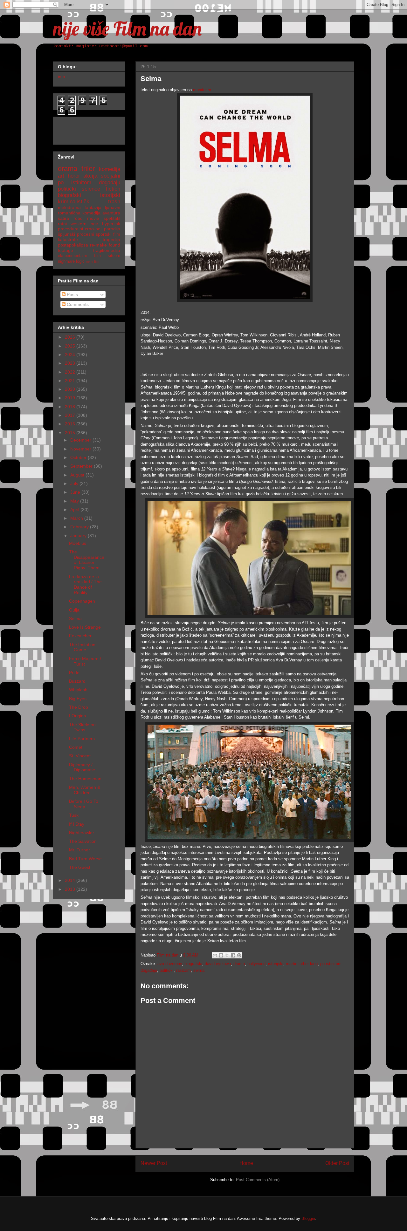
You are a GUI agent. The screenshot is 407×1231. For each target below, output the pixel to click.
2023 (70, 363)
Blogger (308, 1218)
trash (114, 202)
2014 (70, 880)
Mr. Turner (79, 849)
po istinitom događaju (89, 182)
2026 (70, 337)
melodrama (69, 207)
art (61, 176)
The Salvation (83, 841)
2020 (70, 389)
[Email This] (215, 955)
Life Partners (82, 738)
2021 (70, 380)
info (61, 76)
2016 (70, 423)
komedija (109, 169)
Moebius (77, 543)
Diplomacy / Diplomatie (82, 767)
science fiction (101, 189)
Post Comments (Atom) (257, 1179)
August (78, 474)
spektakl (112, 218)
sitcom (114, 256)
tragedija (111, 239)
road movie (86, 218)
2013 (70, 889)
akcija (90, 176)
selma (198, 970)
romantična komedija (79, 212)
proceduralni (70, 228)
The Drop (78, 707)
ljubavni (112, 207)
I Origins (77, 715)
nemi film (92, 261)
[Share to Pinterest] (239, 955)
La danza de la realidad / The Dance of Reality (85, 584)
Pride (74, 672)
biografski (193, 963)
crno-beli (93, 228)
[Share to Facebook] (233, 955)
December (81, 440)
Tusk (74, 815)
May (75, 501)
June (75, 492)
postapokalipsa (73, 244)
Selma (75, 618)
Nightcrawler (81, 832)
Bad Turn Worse (85, 858)
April (75, 509)
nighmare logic (71, 261)
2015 (70, 432)
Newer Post (154, 1163)
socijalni (110, 176)
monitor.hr (202, 89)
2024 (70, 354)
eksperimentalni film (79, 256)
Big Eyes (77, 698)
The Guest (79, 867)
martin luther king (302, 963)
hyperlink (111, 223)
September (82, 466)
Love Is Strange (85, 627)
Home (246, 1163)
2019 (70, 397)
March (77, 518)
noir (94, 223)
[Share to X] (227, 955)
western (78, 223)
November (81, 448)
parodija (112, 228)
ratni (62, 223)
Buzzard (77, 681)
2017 (70, 415)
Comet (75, 747)
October (79, 457)
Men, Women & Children (84, 790)
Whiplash (78, 689)
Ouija (74, 609)
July (74, 483)
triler (88, 168)
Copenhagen (82, 601)
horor (74, 176)
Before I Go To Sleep (83, 804)
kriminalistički (74, 202)
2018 (70, 406)
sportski (103, 234)
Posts (72, 294)
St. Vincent (80, 755)
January (79, 535)
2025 (70, 345)
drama (239, 963)
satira (63, 218)
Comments (77, 304)
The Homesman (85, 778)
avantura (111, 212)
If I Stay (76, 824)
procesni (85, 234)
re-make (98, 244)
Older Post (337, 1163)
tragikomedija (106, 250)
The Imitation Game (82, 647)
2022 (70, 372)
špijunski (66, 234)
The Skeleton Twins (82, 727)
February (80, 526)
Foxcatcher (80, 635)
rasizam (183, 970)
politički (167, 970)
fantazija (93, 207)
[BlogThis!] (221, 955)
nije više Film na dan (127, 28)
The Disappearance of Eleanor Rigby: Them (86, 559)
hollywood (256, 963)
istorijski (275, 963)
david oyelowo (218, 963)
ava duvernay (169, 963)
